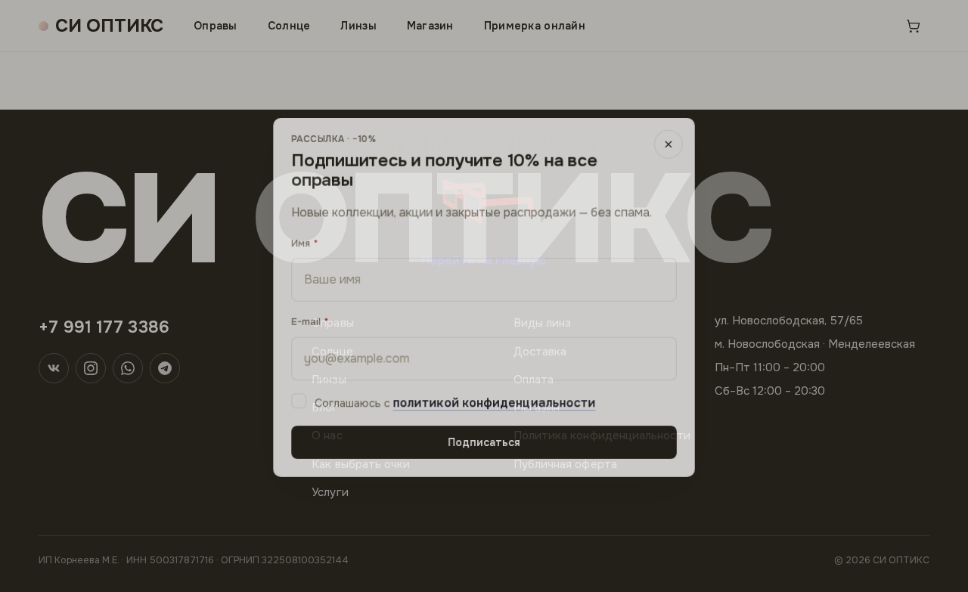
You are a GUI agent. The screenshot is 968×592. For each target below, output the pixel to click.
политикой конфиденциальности (494, 402)
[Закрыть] (669, 142)
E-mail (305, 320)
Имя (299, 241)
